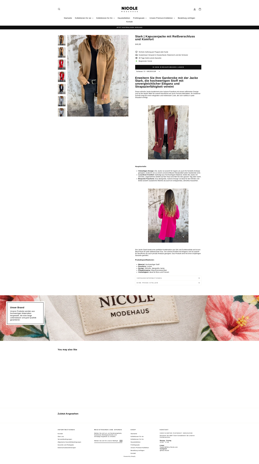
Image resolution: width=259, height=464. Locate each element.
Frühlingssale (139, 18)
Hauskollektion (124, 18)
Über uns (61, 436)
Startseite (68, 18)
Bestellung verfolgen (186, 18)
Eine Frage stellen (147, 283)
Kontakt (129, 22)
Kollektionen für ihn (104, 18)
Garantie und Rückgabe (66, 445)
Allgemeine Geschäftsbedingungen (69, 442)
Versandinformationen (149, 278)
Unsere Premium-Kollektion (161, 18)
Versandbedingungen (65, 439)
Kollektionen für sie (83, 18)
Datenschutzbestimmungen (67, 447)
